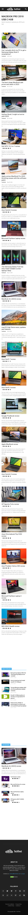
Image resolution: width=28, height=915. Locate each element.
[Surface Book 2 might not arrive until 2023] (14, 104)
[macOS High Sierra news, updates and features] (14, 317)
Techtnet (4, 56)
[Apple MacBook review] (14, 434)
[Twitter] (7, 891)
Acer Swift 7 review (9, 359)
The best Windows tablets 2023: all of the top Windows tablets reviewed (18, 689)
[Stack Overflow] (19, 895)
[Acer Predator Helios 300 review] (14, 556)
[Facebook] (3, 891)
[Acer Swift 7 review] (14, 349)
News (3, 47)
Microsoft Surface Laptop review (13, 238)
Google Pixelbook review (10, 416)
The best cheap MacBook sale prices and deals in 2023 (12, 83)
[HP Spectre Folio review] (14, 494)
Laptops (3, 763)
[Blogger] (24, 895)
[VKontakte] (19, 891)
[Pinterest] (15, 891)
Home (2, 13)
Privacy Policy (18, 904)
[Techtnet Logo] (14, 853)
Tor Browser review (15, 776)
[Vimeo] (11, 891)
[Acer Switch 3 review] (14, 464)
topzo (23, 873)
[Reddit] (7, 895)
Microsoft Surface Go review (18, 784)
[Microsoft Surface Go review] (5, 786)
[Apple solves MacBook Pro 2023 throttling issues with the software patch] (14, 166)
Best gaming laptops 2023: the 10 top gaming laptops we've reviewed (18, 674)
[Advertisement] (14, 726)
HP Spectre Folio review (10, 504)
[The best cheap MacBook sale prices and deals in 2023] (14, 73)
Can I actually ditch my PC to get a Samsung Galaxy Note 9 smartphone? (14, 52)
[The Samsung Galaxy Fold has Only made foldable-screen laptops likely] (14, 257)
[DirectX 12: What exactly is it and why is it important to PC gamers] (5, 696)
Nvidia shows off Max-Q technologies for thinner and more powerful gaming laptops (18, 704)
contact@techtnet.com (15, 873)
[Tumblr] (3, 895)
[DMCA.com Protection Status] (14, 877)
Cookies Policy (11, 905)
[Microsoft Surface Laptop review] (14, 228)
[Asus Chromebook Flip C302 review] (14, 524)
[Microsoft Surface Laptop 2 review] (14, 586)
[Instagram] (24, 891)
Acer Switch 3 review (9, 474)
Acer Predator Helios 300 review (13, 566)
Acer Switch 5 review (9, 210)
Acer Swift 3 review (9, 387)
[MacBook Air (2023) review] (14, 289)
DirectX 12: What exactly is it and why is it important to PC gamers (18, 697)
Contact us (18, 905)
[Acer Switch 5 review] (14, 200)
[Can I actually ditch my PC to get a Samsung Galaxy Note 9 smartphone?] (14, 40)
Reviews (3, 143)
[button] (26, 9)
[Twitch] (15, 895)
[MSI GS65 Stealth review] (14, 616)
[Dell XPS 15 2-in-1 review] (14, 136)
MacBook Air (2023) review (11, 299)
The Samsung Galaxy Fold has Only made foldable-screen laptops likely (12, 269)
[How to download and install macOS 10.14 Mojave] (5, 682)
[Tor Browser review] (5, 778)
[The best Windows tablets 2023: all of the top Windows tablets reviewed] (5, 690)
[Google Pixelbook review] (14, 406)
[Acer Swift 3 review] (14, 378)
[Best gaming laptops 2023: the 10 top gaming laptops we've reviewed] (5, 674)
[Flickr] (11, 895)
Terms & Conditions (9, 904)
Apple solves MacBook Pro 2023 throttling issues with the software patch (14, 178)
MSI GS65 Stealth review (11, 626)
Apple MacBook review (10, 444)
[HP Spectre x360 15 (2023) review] (5, 800)
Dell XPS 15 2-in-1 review (11, 146)
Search (6, 13)
